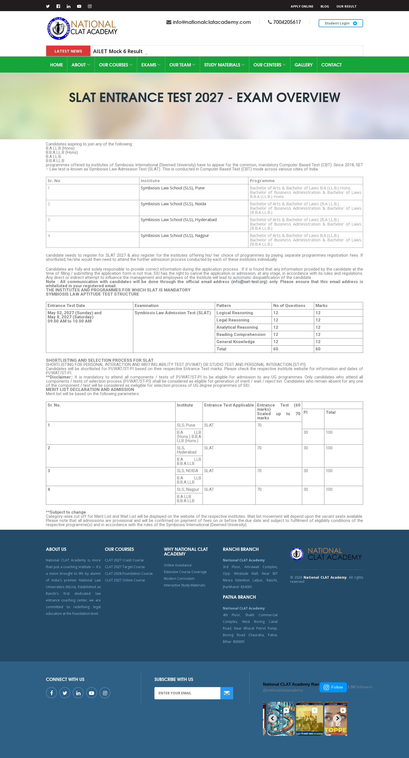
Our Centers (267, 64)
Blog (325, 6)
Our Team (180, 64)
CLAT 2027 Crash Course (124, 560)
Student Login (337, 23)
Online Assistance (178, 565)
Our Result (346, 6)
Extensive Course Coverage (185, 571)
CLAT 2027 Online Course (125, 580)
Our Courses (114, 64)
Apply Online (302, 6)
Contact (331, 64)
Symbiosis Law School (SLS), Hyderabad (179, 219)
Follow (337, 687)
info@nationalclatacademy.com (212, 22)
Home (56, 64)
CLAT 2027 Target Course (125, 566)
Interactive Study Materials (184, 585)
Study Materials (222, 64)
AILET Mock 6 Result (118, 51)
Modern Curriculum (179, 578)
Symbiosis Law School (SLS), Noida (173, 203)
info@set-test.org (249, 281)
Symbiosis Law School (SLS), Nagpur (175, 235)
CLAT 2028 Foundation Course (129, 573)
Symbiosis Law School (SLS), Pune (173, 187)
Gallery (304, 64)
